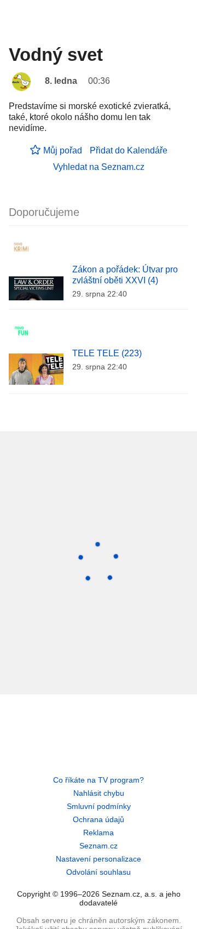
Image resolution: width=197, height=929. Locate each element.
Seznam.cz (98, 845)
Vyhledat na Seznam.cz (98, 167)
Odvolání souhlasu (98, 872)
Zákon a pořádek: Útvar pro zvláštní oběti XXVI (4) (125, 275)
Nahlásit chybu (98, 793)
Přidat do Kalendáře (128, 150)
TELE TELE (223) (107, 353)
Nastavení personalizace (98, 858)
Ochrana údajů (98, 819)
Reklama (98, 832)
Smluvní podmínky (99, 806)
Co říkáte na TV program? (98, 780)
